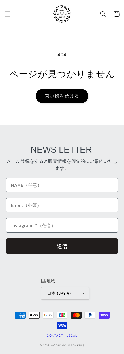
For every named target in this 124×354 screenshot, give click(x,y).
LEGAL (72, 336)
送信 (62, 246)
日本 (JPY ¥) (59, 293)
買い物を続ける (62, 96)
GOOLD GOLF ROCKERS (67, 345)
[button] (7, 14)
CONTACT (55, 336)
